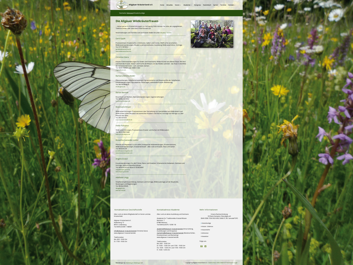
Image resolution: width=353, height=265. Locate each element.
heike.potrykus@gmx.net (123, 134)
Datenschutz (212, 263)
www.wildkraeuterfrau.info (123, 51)
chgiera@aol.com (121, 70)
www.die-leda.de (120, 190)
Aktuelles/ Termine (165, 33)
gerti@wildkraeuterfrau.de (123, 49)
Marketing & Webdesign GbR (134, 263)
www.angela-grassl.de (122, 171)
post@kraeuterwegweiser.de (124, 151)
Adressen (130, 13)
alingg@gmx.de (120, 188)
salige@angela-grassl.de (123, 169)
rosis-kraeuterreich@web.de (124, 120)
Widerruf (222, 263)
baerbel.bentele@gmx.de (123, 101)
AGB (218, 263)
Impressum (229, 263)
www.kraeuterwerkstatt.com (124, 153)
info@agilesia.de (120, 87)
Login (235, 263)
